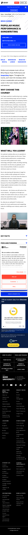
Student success (6, 406)
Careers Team (20, 475)
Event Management (19, 398)
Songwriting (5, 75)
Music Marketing (20, 408)
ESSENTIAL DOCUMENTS (7, 364)
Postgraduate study (20, 435)
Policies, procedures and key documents (20, 457)
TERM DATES (7, 360)
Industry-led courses (5, 398)
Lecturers (5, 401)
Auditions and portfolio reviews (20, 441)
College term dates (19, 448)
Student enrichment (5, 472)
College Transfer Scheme (6, 484)
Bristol (4, 430)
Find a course (20, 423)
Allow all (14, 276)
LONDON (12, 62)
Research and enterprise (5, 416)
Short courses (20, 438)
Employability (20, 466)
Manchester (5, 428)
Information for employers (20, 472)
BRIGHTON (22, 59)
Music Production (20, 411)
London (4, 423)
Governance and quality (6, 412)
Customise (13, 281)
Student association (5, 476)
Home (2, 14)
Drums (18, 394)
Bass (17, 392)
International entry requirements (5, 501)
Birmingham (5, 433)
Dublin (4, 435)
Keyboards (19, 403)
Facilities (4, 409)
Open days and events (20, 498)
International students (5, 496)
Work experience (20, 469)
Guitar (18, 401)
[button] (23, 3)
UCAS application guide (20, 431)
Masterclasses (6, 404)
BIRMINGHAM (12, 59)
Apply (16, 2)
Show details (20, 272)
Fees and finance (20, 445)
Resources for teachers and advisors (20, 503)
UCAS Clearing (20, 425)
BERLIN (3, 59)
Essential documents (19, 452)
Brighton (4, 425)
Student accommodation (6, 480)
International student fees (5, 510)
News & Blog (19, 495)
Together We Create (5, 488)
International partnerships (5, 519)
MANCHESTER (22, 62)
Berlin (4, 438)
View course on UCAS (14, 45)
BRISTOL (4, 62)
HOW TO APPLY (7, 355)
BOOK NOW (14, 10)
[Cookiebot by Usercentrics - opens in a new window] (20, 247)
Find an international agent (5, 515)
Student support (6, 469)
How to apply (19, 428)
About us (4, 395)
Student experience (5, 465)
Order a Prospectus (14, 294)
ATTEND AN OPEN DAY (7, 369)
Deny (14, 286)
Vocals (18, 416)
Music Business (20, 406)
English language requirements (6, 506)
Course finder (8, 14)
